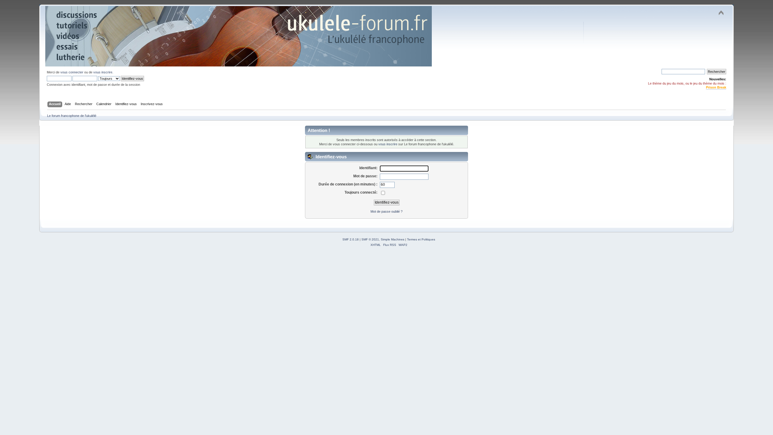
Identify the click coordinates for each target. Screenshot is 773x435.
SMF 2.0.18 (350, 239)
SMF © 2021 (370, 239)
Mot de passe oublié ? (386, 211)
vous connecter (71, 72)
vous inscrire (102, 72)
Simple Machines (392, 239)
